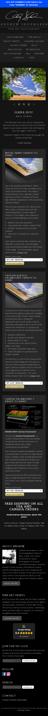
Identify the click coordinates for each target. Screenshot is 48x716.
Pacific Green (18, 45)
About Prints (11, 41)
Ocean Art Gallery (26, 526)
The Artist (34, 37)
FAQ (28, 53)
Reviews (39, 53)
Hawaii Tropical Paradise (29, 523)
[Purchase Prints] (29, 105)
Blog (34, 45)
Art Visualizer (12, 53)
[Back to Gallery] (19, 105)
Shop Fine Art (15, 37)
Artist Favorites (24, 143)
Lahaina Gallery (34, 41)
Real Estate (15, 49)
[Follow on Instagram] (8, 674)
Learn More (12, 618)
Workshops (33, 49)
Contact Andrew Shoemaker (14, 700)
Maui (16, 526)
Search (28, 687)
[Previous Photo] (14, 105)
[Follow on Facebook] (4, 674)
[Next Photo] (34, 105)
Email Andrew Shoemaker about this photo (24, 516)
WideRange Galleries (23, 710)
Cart (32, 57)
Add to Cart (15, 263)
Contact (18, 57)
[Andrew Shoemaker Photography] (24, 28)
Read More (11, 583)
